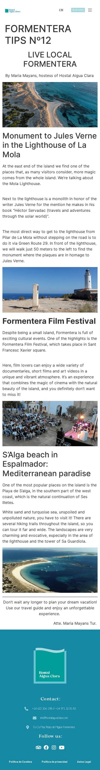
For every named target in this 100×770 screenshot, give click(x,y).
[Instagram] (54, 747)
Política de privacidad (54, 762)
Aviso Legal (84, 762)
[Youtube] (62, 747)
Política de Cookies (20, 762)
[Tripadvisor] (38, 747)
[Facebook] (46, 747)
